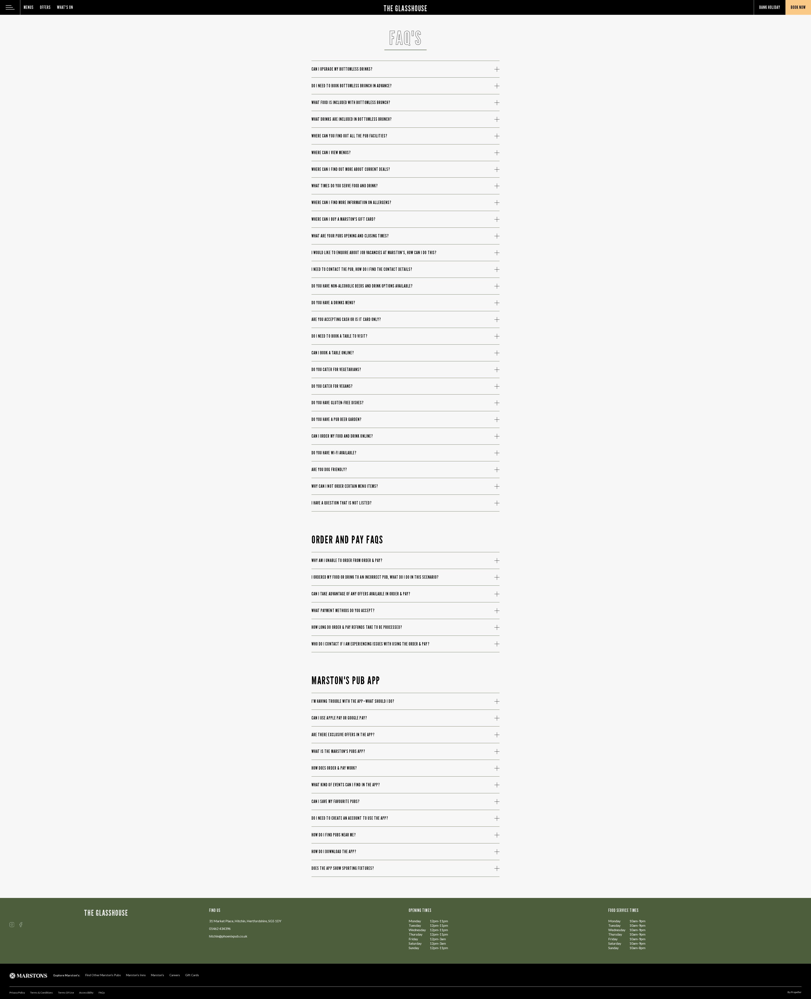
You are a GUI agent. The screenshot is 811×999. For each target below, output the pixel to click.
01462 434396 (220, 928)
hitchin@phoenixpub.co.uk (228, 936)
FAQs (102, 992)
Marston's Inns (136, 975)
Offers (45, 7)
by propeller (794, 992)
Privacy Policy (17, 992)
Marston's (157, 975)
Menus (29, 7)
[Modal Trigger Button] (10, 7)
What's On (65, 7)
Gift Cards (192, 975)
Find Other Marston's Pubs (103, 975)
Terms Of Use (66, 992)
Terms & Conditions (41, 992)
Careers (174, 975)
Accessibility (86, 992)
